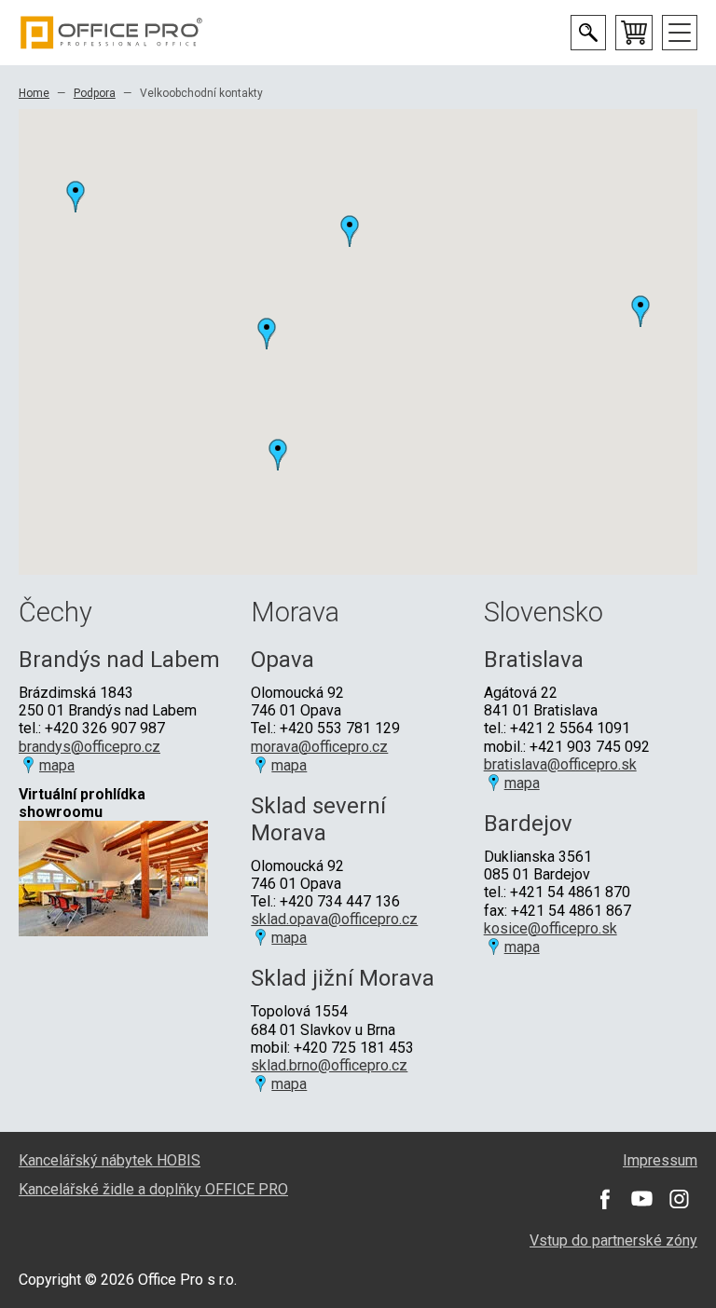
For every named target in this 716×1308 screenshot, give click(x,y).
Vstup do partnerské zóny (613, 1240)
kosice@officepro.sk (550, 928)
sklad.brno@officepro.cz (329, 1065)
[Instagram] (678, 1199)
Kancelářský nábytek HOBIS (109, 1160)
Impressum (660, 1160)
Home (34, 93)
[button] (75, 196)
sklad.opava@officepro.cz (334, 919)
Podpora (95, 93)
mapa (57, 765)
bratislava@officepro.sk (560, 764)
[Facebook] (604, 1199)
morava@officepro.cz (319, 747)
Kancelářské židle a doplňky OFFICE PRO (153, 1189)
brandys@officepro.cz (89, 747)
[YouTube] (641, 1199)
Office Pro (112, 32)
